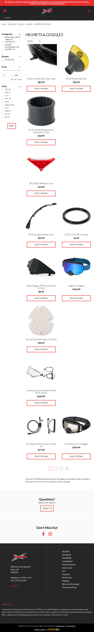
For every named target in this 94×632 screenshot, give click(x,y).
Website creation (39, 629)
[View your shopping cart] (89, 11)
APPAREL (29, 24)
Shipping (65, 581)
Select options (41, 89)
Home (4, 24)
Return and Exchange (70, 584)
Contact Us (47, 508)
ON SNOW (12, 24)
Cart (64, 571)
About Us (7, 604)
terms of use (71, 626)
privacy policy (60, 626)
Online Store (67, 568)
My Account (67, 578)
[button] (5, 11)
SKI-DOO (20, 24)
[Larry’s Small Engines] (47, 10)
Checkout (66, 574)
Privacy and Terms (69, 587)
